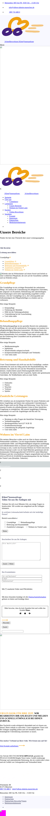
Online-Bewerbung (16, 212)
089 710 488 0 (14, 12)
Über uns (8, 200)
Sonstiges (8, 214)
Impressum (13, 218)
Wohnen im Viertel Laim (18, 208)
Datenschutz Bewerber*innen (15, 801)
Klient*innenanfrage (26, 42)
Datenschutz (13, 220)
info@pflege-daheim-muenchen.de (21, 7)
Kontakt (12, 216)
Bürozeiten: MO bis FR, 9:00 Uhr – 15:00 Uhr (22, 3)
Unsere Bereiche (15, 206)
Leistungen (9, 204)
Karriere (8, 210)
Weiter (5, 531)
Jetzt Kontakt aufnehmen (9, 746)
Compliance (13, 202)
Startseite (8, 197)
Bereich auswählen (9, 518)
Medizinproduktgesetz (17, 222)
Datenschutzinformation (37, 597)
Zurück (5, 564)
